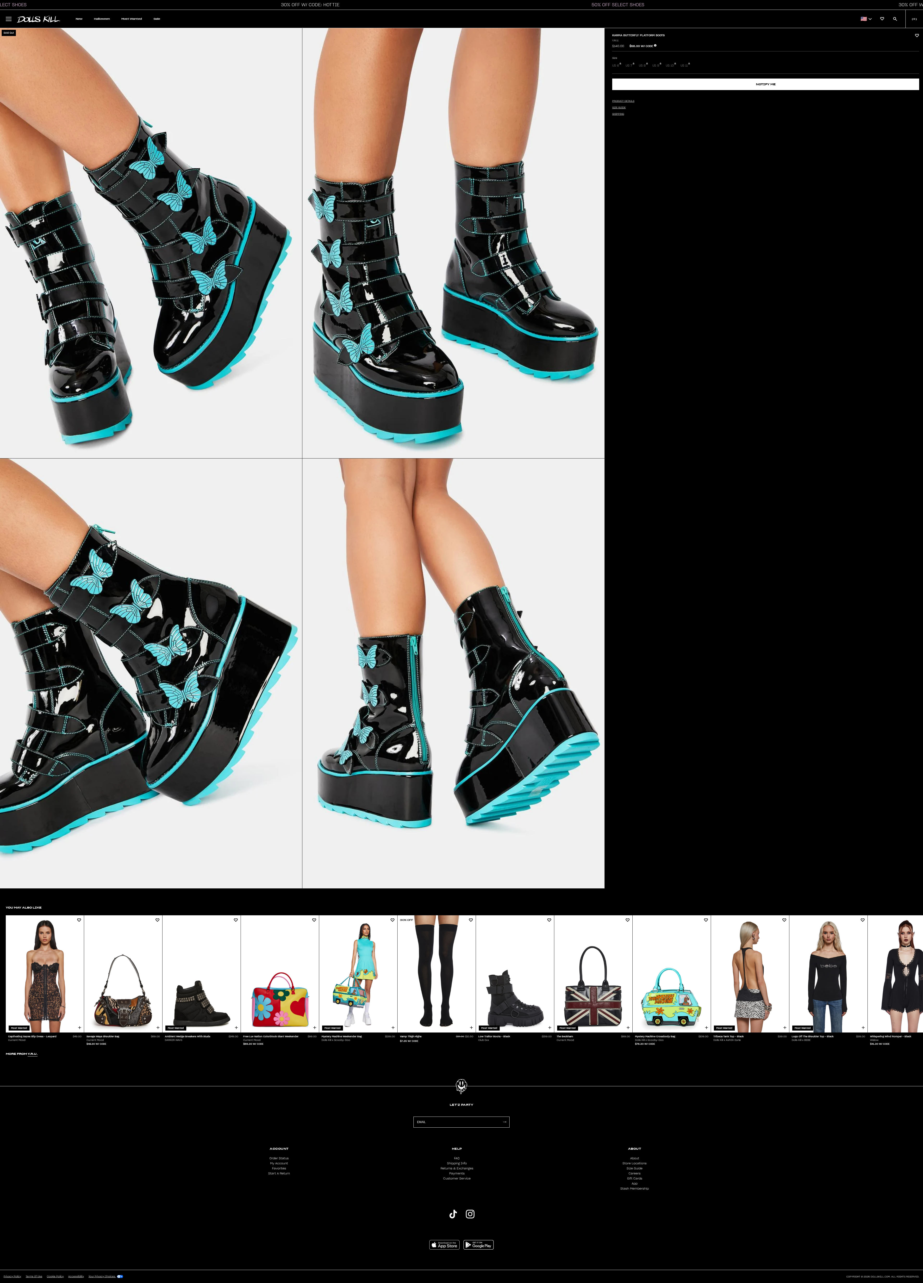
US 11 (684, 65)
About (634, 1158)
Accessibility (76, 1276)
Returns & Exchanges (457, 1168)
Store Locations (635, 1163)
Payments (457, 1173)
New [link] (79, 18)
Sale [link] (157, 18)
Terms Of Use (34, 1276)
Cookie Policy (55, 1276)
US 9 (655, 65)
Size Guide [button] (619, 107)
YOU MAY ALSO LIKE (24, 907)
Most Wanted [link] (131, 18)
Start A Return (279, 1173)
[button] (309, 4)
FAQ (457, 1158)
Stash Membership (634, 1188)
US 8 (642, 65)
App (634, 1183)
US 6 (615, 65)
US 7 (629, 65)
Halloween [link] (102, 18)
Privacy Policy (12, 1276)
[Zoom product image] (151, 243)
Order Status (279, 1158)
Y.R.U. (615, 40)
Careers (635, 1173)
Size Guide (634, 1168)
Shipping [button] (618, 114)
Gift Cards (634, 1178)
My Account (279, 1163)
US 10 (670, 65)
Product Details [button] (623, 101)
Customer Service (457, 1178)
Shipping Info (457, 1163)
